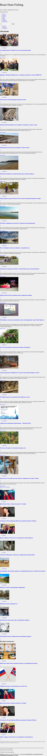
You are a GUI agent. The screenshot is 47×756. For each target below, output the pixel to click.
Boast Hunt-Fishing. (12, 4)
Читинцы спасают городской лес (8, 603)
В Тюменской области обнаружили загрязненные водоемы (15, 636)
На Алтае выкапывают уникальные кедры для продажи (15, 347)
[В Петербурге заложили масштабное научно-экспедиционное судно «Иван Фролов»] (9, 315)
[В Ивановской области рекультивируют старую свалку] (9, 143)
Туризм (4, 19)
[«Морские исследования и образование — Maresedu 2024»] (9, 418)
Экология (4, 20)
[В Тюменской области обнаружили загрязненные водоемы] (4, 631)
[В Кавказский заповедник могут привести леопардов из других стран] (9, 120)
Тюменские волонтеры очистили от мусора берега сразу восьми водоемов (19, 268)
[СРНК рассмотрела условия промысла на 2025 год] (8, 681)
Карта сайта (4, 21)
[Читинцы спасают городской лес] (4, 599)
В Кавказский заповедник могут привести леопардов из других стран (18, 124)
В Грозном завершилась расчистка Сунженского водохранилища (17, 223)
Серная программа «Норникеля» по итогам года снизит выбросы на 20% (19, 372)
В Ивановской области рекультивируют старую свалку (14, 147)
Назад (1, 487)
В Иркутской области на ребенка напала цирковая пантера (16, 295)
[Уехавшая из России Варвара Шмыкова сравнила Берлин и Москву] (7, 516)
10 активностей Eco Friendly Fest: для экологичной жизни (15, 50)
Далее (8, 487)
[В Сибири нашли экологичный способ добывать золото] (9, 392)
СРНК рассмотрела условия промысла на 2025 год (13, 686)
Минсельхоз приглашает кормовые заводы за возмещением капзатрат (18, 663)
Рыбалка (4, 15)
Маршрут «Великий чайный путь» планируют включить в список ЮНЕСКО (20, 75)
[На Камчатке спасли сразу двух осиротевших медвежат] (4, 615)
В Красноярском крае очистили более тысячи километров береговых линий (20, 198)
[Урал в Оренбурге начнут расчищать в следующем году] (9, 243)
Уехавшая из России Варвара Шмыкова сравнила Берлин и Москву (18, 521)
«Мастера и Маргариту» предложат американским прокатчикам (17, 554)
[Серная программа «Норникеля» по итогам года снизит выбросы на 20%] (9, 368)
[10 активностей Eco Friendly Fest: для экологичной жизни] (9, 45)
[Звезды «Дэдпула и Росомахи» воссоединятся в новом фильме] (7, 533)
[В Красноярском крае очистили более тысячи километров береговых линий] (9, 194)
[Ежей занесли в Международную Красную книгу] (9, 95)
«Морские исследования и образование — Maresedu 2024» (15, 423)
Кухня (3, 18)
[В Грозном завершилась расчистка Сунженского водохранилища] (9, 218)
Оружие (4, 16)
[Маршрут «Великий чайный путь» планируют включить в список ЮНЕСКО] (9, 70)
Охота (3, 14)
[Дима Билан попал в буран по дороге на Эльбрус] (7, 499)
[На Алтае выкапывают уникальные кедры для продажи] (9, 342)
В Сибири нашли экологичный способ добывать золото (15, 397)
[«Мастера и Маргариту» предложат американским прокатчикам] (7, 550)
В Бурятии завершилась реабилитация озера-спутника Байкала (17, 173)
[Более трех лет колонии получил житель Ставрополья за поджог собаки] (9, 473)
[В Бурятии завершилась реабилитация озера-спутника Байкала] (9, 169)
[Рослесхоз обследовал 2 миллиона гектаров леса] (9, 443)
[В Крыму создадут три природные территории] (4, 582)
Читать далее (2, 57)
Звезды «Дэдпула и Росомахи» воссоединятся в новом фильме (16, 537)
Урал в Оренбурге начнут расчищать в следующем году (15, 247)
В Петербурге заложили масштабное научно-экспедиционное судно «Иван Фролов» (22, 320)
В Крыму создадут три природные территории (12, 587)
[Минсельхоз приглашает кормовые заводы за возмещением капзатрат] (8, 658)
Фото (3, 17)
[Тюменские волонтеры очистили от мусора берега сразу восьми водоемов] (9, 264)
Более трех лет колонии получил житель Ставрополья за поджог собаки (19, 478)
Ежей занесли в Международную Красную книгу (13, 99)
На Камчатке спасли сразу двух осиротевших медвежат (14, 620)
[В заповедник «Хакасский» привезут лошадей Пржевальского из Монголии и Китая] (4, 566)
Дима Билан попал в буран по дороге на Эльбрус (13, 504)
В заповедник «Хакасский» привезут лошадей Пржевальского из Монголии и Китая (22, 571)
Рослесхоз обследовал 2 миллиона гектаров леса (13, 448)
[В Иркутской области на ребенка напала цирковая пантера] (9, 290)
